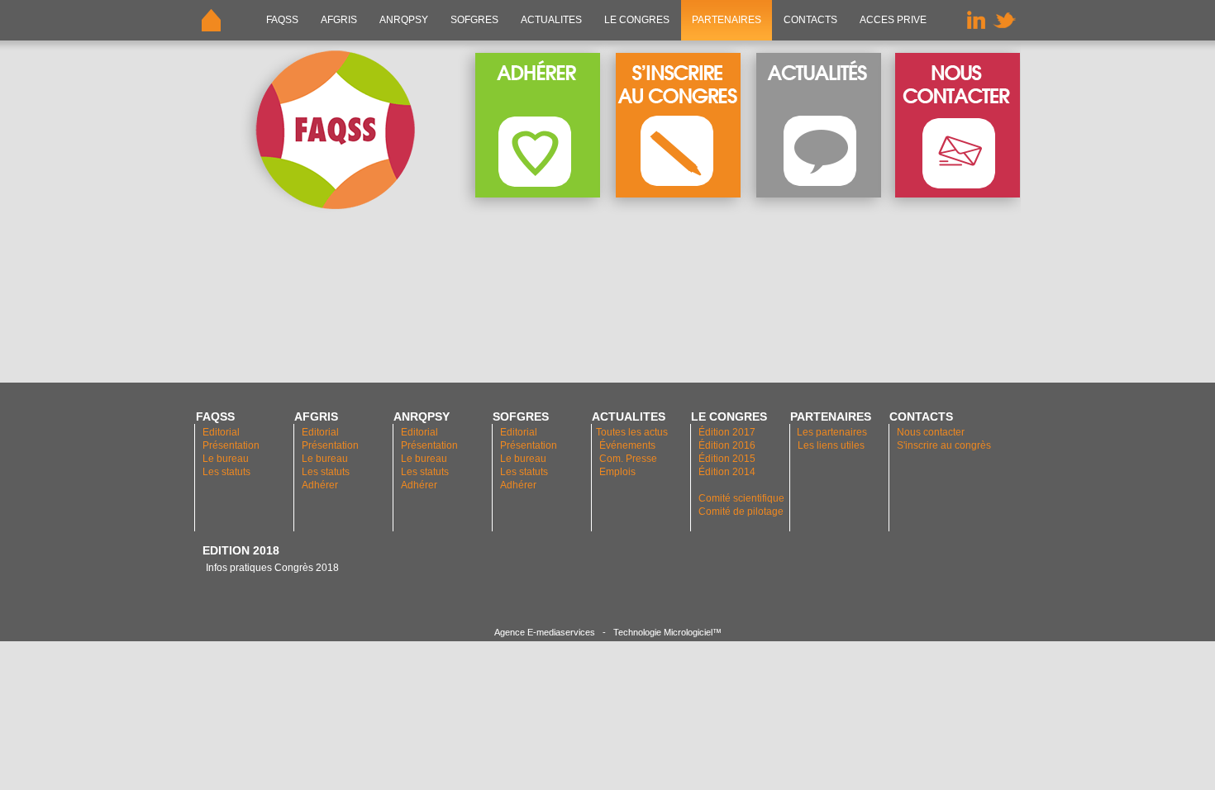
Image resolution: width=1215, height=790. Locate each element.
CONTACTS (810, 20)
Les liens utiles (831, 445)
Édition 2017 (726, 432)
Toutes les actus (632, 432)
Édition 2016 (726, 445)
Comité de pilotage (741, 511)
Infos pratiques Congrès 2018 (271, 567)
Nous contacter (931, 432)
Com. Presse (628, 458)
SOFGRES (474, 20)
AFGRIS (339, 20)
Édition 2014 (726, 472)
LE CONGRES (637, 20)
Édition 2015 (726, 458)
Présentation (231, 445)
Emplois (617, 472)
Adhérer (321, 485)
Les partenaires (830, 432)
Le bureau (225, 458)
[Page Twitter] (1004, 37)
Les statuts (226, 472)
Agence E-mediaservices (544, 632)
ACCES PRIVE (893, 20)
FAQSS (282, 20)
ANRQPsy (404, 20)
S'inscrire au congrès (944, 445)
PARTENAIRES (726, 20)
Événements (627, 445)
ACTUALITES (551, 20)
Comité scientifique (741, 498)
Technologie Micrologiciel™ (667, 632)
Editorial (221, 432)
